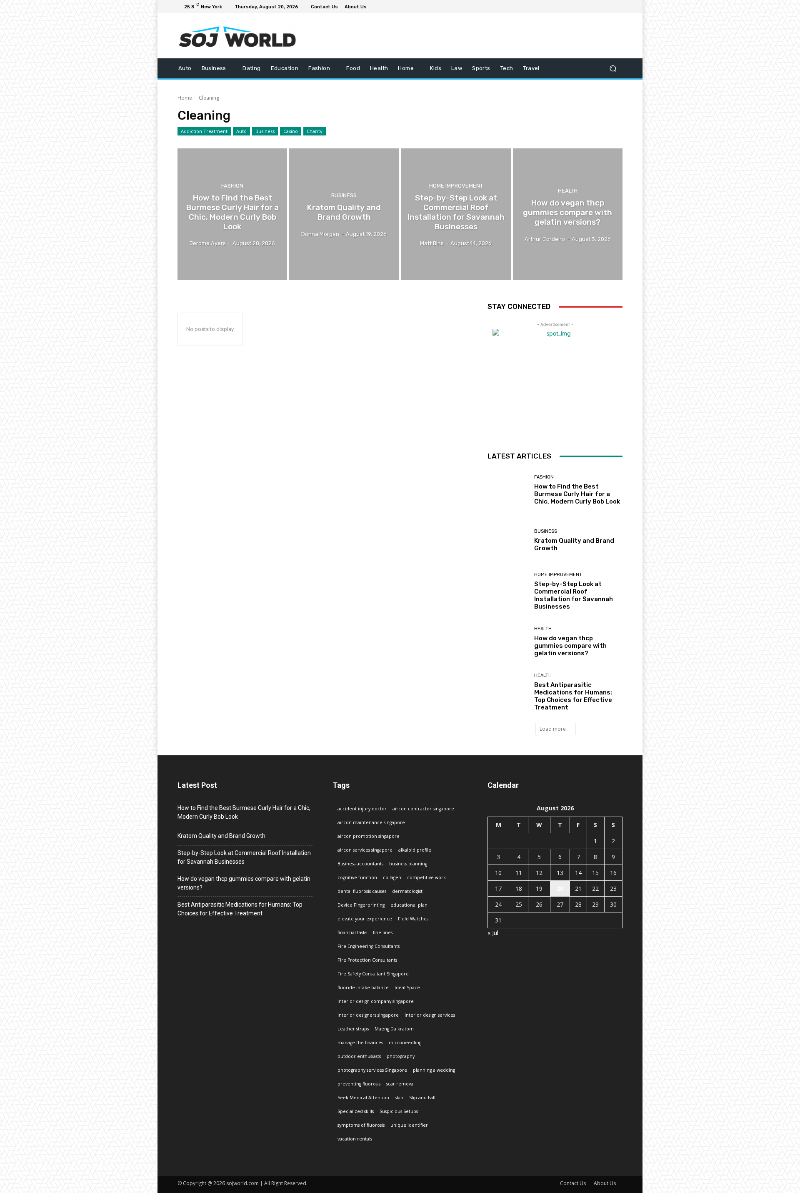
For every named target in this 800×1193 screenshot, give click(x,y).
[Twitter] (597, 7)
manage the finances (360, 1042)
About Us (605, 1183)
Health (568, 190)
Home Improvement (456, 186)
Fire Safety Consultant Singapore (373, 974)
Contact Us (573, 1183)
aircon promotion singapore (369, 836)
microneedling (405, 1042)
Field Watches (413, 919)
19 (539, 888)
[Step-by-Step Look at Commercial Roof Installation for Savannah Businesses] (456, 214)
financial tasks (352, 932)
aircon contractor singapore (423, 809)
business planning (408, 864)
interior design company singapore (376, 1001)
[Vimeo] (607, 7)
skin (399, 1097)
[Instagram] (587, 7)
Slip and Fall (422, 1097)
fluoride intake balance (363, 987)
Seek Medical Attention (363, 1097)
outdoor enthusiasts (359, 1056)
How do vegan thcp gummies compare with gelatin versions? (570, 645)
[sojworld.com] (237, 36)
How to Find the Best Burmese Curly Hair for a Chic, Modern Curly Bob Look (577, 494)
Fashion (232, 186)
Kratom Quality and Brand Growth (221, 835)
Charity (314, 131)
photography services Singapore (372, 1070)
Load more (553, 728)
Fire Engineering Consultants (369, 946)
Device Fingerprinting (361, 905)
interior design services (430, 1015)
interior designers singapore (368, 1015)
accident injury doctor (362, 809)
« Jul (493, 933)
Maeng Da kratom (394, 1029)
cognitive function (357, 877)
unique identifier (409, 1125)
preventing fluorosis (359, 1084)
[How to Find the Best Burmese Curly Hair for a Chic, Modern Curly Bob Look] (232, 214)
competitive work (426, 877)
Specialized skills (356, 1111)
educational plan (409, 905)
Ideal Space (407, 987)
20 (560, 888)
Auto (241, 131)
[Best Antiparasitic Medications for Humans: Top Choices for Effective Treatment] (508, 692)
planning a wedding (434, 1070)
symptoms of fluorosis (361, 1125)
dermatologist (407, 891)
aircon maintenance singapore (371, 822)
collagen (392, 877)
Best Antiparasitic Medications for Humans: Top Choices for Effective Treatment (573, 696)
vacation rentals (355, 1139)
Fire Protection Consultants (367, 960)
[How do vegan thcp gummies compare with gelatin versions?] (567, 214)
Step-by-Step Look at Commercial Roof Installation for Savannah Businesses (573, 595)
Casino (290, 131)
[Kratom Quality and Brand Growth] (344, 214)
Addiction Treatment (204, 131)
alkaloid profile (414, 850)
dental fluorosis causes (362, 891)
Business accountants (360, 864)
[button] (612, 68)
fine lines (382, 932)
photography (401, 1056)
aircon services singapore (365, 850)
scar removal (400, 1084)
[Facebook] (577, 7)
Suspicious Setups (399, 1111)
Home (185, 97)
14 (578, 873)
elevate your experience (365, 919)
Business (265, 131)
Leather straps (353, 1029)
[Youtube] (617, 7)
